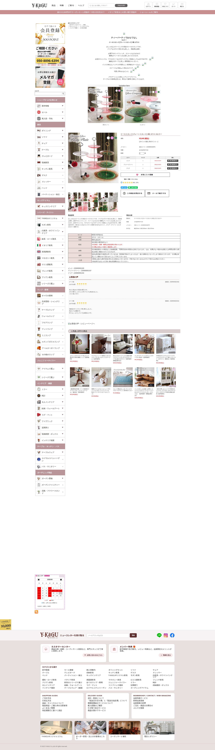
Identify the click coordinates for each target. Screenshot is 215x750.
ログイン (148, 6)
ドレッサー (46, 181)
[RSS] (36, 612)
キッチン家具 (114, 673)
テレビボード (69, 673)
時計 (154, 682)
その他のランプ (48, 354)
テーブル (45, 673)
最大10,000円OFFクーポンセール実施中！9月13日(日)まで (81, 12)
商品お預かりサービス (97, 710)
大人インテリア (73, 26)
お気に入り (165, 6)
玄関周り (134, 685)
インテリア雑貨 (73, 28)
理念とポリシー (150, 736)
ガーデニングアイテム (139, 688)
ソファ (133, 670)
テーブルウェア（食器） (74, 688)
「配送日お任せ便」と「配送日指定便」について (107, 700)
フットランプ (47, 329)
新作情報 (45, 670)
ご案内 (71, 5)
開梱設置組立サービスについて (100, 703)
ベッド (45, 675)
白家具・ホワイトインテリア (162, 676)
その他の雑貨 (83, 28)
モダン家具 (135, 675)
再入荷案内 (90, 670)
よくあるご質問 (48, 708)
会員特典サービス (140, 698)
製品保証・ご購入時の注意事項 (54, 705)
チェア (155, 670)
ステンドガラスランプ (51, 341)
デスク (44, 175)
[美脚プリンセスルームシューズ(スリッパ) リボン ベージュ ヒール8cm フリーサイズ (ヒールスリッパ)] (101, 377)
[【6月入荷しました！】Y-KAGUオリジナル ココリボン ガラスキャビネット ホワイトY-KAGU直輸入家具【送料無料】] (166, 377)
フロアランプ (47, 322)
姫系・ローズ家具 (49, 239)
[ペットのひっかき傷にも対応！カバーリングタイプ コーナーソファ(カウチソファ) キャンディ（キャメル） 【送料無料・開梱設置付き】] (144, 377)
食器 (84, 24)
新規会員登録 (138, 700)
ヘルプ (81, 5)
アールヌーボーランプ (51, 348)
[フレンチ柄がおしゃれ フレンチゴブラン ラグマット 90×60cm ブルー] (123, 377)
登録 (133, 635)
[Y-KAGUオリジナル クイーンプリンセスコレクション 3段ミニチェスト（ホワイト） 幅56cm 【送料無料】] (166, 344)
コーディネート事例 (118, 736)
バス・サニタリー (49, 466)
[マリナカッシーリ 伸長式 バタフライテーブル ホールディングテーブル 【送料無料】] (101, 344)
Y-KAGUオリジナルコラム (52, 736)
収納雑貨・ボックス (161, 685)
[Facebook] (172, 635)
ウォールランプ (48, 316)
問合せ (182, 6)
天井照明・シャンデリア (51, 302)
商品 (54, 5)
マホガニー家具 (115, 680)
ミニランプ (46, 335)
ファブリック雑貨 (116, 685)
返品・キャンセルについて (53, 703)
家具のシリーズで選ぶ (73, 682)
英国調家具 (90, 680)
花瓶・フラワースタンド (51, 491)
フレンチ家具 (158, 680)
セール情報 (68, 670)
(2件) (137, 182)
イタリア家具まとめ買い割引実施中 (122, 12)
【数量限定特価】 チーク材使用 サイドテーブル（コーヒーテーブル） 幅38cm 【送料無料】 (79, 390)
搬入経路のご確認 (95, 705)
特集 (62, 5)
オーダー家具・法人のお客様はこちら (90, 737)
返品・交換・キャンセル (131, 179)
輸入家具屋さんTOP (74, 23)
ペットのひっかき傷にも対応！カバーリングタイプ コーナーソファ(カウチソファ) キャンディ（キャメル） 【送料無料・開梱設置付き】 (144, 392)
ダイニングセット (116, 670)
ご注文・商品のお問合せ (143, 705)
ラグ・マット (91, 685)
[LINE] (159, 635)
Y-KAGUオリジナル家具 (118, 675)
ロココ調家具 (136, 680)
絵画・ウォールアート (73, 685)
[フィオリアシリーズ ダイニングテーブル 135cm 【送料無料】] (144, 344)
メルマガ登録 (138, 708)
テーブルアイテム (84, 26)
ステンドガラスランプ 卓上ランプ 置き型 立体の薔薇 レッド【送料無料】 (79, 357)
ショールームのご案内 (149, 12)
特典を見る (167, 655)
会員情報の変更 (139, 703)
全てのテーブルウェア (75, 24)
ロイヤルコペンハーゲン (51, 459)
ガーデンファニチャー (51, 485)
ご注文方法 (46, 698)
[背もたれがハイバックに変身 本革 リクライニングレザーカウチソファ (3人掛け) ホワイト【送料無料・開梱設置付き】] (123, 344)
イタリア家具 (69, 680)
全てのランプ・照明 (94, 682)
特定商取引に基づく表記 (52, 710)
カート (173, 6)
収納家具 (90, 673)
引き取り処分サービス (97, 708)
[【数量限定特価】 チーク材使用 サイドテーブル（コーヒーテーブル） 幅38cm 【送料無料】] (80, 377)
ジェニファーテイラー (117, 682)
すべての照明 (47, 295)
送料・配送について (96, 698)
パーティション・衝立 (51, 194)
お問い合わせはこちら (94, 655)
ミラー (133, 682)
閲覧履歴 (156, 6)
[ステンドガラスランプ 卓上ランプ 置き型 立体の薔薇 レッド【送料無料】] (80, 344)
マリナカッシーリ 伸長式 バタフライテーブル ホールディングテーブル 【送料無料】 (101, 357)
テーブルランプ (48, 310)
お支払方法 (46, 700)
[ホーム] (49, 635)
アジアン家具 (47, 277)
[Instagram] (165, 635)
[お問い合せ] (50, 65)
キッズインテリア (93, 675)
